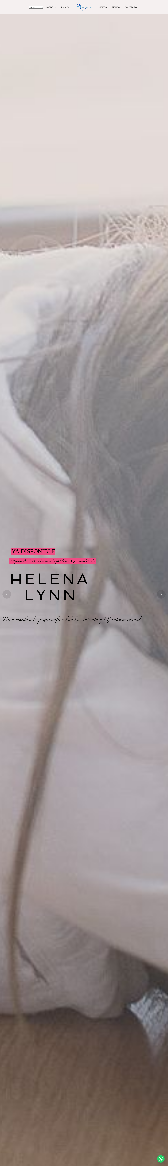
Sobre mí (51, 7)
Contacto (131, 7)
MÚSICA (65, 7)
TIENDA (116, 7)
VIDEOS (103, 7)
